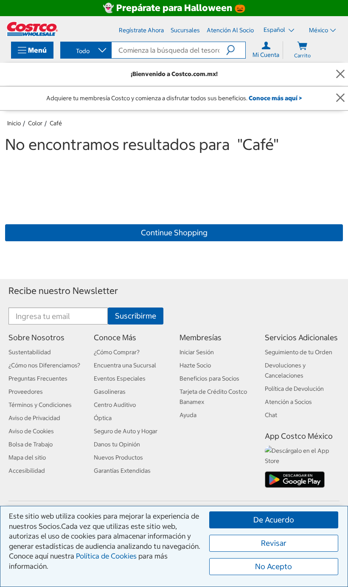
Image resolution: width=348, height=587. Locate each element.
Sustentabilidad (29, 352)
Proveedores (25, 391)
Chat (271, 415)
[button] (235, 50)
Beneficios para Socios (209, 378)
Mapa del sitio (27, 457)
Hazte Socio (195, 365)
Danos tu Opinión (117, 444)
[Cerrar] (340, 74)
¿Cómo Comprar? (117, 352)
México (318, 30)
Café (56, 123)
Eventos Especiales (120, 378)
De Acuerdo (273, 520)
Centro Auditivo (115, 405)
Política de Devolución (294, 388)
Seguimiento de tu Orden (298, 352)
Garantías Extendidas (122, 470)
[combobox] (85, 51)
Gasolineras (110, 391)
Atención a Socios (288, 402)
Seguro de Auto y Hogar (125, 431)
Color (35, 123)
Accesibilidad (26, 470)
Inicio (14, 123)
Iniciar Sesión (197, 352)
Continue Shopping (174, 232)
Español (275, 30)
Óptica (103, 418)
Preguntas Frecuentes (37, 378)
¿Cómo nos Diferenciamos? (44, 365)
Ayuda (188, 415)
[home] (32, 29)
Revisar (273, 543)
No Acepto (273, 566)
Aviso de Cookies (31, 431)
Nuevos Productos (118, 457)
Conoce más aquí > (275, 98)
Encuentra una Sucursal (125, 365)
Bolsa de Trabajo (30, 444)
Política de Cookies (106, 556)
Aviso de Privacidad (34, 418)
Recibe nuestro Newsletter (63, 290)
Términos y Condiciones (40, 405)
